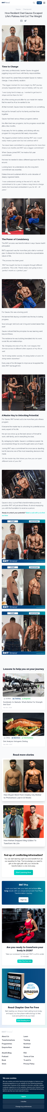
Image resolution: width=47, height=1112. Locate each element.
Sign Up (23, 900)
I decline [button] (23, 1101)
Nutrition (27, 1044)
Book (4, 1060)
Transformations (8, 1040)
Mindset (27, 1047)
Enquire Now (7, 1047)
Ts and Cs (27, 1060)
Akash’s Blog (7, 1053)
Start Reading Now (23, 1020)
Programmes (7, 1044)
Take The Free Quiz (25, 961)
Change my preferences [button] (24, 1106)
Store (4, 1064)
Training (27, 1040)
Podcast (5, 1056)
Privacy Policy (29, 1064)
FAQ (25, 1053)
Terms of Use (29, 1056)
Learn (26, 1036)
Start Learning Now (23, 872)
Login (39, 3)
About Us (5, 1036)
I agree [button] (23, 1096)
